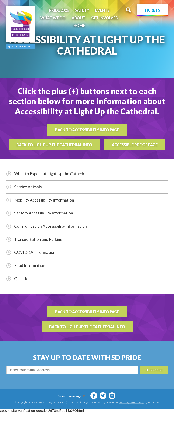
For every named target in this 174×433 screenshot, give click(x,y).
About (78, 18)
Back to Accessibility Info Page (87, 130)
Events (102, 10)
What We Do (53, 18)
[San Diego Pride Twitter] (103, 395)
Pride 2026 (59, 10)
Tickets (152, 10)
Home (79, 25)
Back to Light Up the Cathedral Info (54, 144)
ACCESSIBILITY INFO (22, 46)
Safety (82, 10)
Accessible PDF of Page (135, 144)
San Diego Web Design (131, 402)
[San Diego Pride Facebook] (93, 395)
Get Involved (104, 18)
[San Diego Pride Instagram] (112, 395)
